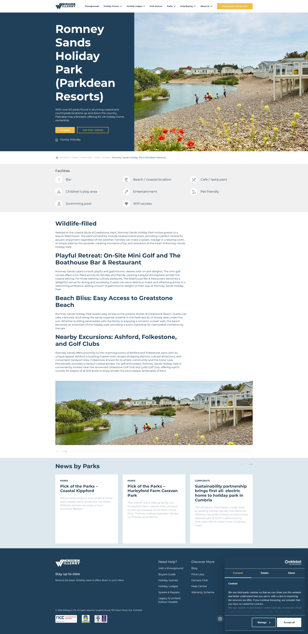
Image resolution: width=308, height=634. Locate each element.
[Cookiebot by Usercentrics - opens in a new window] (287, 562)
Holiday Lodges (168, 586)
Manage (262, 622)
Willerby (64, 157)
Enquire (65, 130)
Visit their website (92, 130)
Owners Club (199, 580)
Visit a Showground (170, 568)
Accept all (289, 622)
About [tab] (291, 573)
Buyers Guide (167, 574)
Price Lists (197, 574)
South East (86, 157)
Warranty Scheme (202, 592)
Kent (97, 157)
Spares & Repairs (169, 592)
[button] (64, 451)
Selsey (106, 157)
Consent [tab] (238, 573)
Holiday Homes (168, 580)
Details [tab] (265, 573)
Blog (194, 568)
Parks (75, 157)
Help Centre (199, 586)
